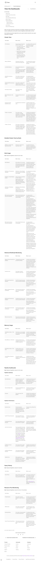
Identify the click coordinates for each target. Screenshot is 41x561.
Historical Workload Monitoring (11, 17)
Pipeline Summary (9, 22)
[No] (20, 534)
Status (5, 551)
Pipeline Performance (10, 23)
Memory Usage (8, 19)
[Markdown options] (28, 9)
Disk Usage (7, 16)
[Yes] (18, 534)
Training (17, 549)
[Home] (7, 2)
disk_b (19, 433)
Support (5, 549)
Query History (8, 25)
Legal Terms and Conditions (30, 559)
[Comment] (23, 534)
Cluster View (8, 13)
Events (17, 547)
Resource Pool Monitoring (10, 26)
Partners (28, 549)
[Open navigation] (35, 2)
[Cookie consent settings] (1, 560)
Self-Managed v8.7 (7, 6)
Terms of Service (30, 555)
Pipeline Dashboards (9, 20)
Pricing (5, 547)
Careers (28, 547)
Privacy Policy (24, 555)
